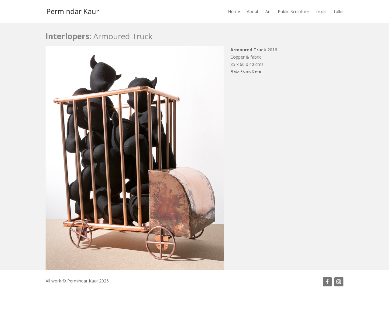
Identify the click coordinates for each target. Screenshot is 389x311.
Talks (338, 11)
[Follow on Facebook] (327, 281)
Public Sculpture (293, 11)
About (253, 11)
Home (234, 11)
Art (268, 11)
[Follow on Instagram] (338, 281)
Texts (320, 11)
